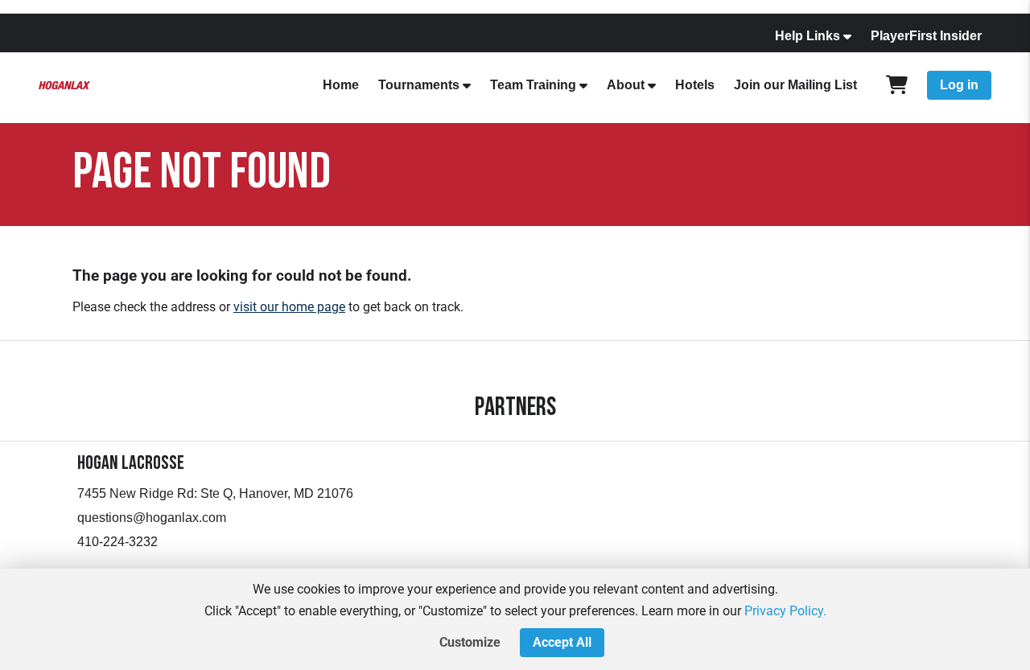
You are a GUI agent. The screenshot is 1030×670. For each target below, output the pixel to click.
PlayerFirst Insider (926, 36)
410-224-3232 (117, 542)
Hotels (695, 85)
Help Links (807, 36)
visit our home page (289, 306)
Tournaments (418, 85)
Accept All (562, 642)
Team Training (533, 85)
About (626, 85)
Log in (959, 85)
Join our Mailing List (795, 85)
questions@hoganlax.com (151, 517)
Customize (470, 642)
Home (341, 85)
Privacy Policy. (785, 611)
